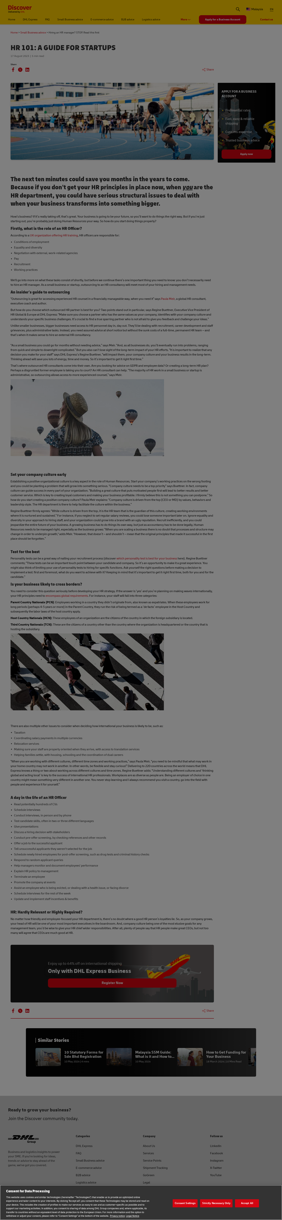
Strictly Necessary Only (216, 1203)
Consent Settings (185, 1203)
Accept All (247, 1203)
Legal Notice (132, 1216)
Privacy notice (117, 1216)
